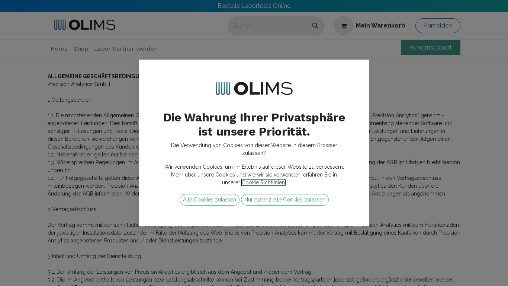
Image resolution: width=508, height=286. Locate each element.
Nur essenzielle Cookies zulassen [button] (284, 200)
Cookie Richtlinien (263, 182)
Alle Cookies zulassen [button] (209, 200)
